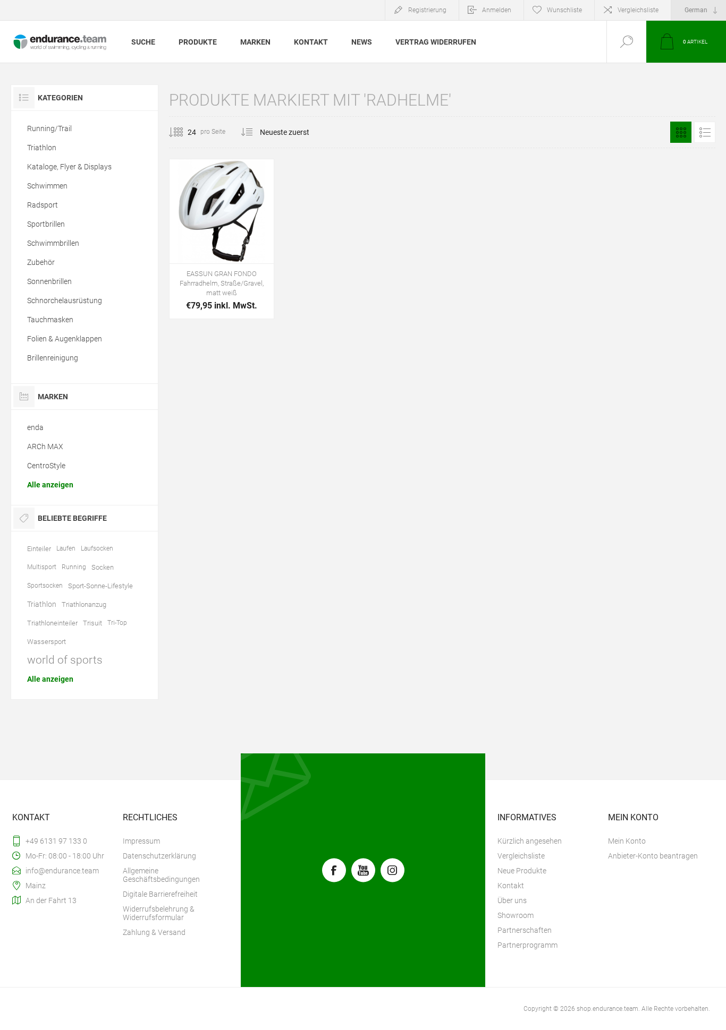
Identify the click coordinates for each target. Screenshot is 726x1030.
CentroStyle (46, 465)
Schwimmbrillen (53, 243)
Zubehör (41, 262)
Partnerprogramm (527, 945)
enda (35, 427)
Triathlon (41, 147)
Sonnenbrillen (49, 281)
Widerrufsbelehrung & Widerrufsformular (159, 913)
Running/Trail (49, 128)
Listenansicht (704, 132)
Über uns (512, 900)
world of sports (65, 660)
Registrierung (427, 10)
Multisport (41, 567)
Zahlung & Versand (154, 932)
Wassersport (46, 642)
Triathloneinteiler (52, 623)
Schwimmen (47, 186)
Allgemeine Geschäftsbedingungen (161, 874)
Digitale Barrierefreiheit (160, 894)
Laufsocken (97, 548)
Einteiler (39, 549)
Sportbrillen (46, 224)
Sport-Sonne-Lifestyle (100, 586)
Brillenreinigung (52, 358)
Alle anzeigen (50, 484)
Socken (102, 567)
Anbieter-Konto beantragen (653, 856)
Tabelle (680, 132)
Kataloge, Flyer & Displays (69, 166)
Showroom (515, 915)
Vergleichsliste (638, 10)
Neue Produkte (521, 870)
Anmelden (496, 10)
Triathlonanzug (84, 604)
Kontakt (510, 885)
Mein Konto (627, 841)
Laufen (65, 548)
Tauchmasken (50, 319)
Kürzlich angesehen (529, 841)
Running (74, 567)
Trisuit (92, 623)
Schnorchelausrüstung (64, 300)
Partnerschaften (524, 930)
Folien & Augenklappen (64, 338)
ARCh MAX (45, 446)
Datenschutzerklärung (159, 856)
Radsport (42, 205)
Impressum (141, 841)
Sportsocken (45, 585)
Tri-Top (117, 622)
